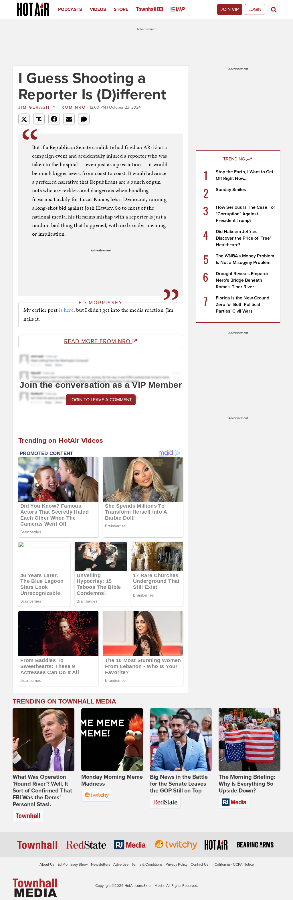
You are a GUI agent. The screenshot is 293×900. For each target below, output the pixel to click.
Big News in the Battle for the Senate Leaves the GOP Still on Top (179, 784)
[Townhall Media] (35, 887)
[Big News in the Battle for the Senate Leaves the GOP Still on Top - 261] (181, 739)
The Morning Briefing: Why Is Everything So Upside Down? (247, 784)
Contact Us (199, 864)
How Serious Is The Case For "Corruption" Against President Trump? (245, 213)
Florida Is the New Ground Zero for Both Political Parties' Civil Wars (242, 304)
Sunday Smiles (231, 189)
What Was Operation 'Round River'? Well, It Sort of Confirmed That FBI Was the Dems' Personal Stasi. (42, 791)
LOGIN (254, 9)
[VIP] (182, 9)
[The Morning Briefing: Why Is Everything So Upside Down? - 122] (249, 739)
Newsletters (100, 864)
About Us (46, 864)
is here (66, 310)
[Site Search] (273, 9)
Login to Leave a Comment (101, 400)
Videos (98, 9)
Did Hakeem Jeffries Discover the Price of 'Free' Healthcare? (243, 238)
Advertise (120, 864)
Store (121, 9)
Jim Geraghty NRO (53, 107)
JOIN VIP (230, 9)
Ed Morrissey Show (73, 864)
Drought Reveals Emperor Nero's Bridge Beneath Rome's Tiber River (242, 280)
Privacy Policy (176, 864)
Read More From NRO (98, 341)
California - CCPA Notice (234, 864)
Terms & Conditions (147, 864)
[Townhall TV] (153, 9)
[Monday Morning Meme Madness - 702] (112, 739)
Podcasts (70, 9)
